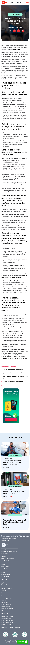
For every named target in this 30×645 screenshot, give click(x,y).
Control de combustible (15, 14)
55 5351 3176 (6, 568)
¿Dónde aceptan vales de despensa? (13, 369)
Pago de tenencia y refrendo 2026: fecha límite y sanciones (15, 377)
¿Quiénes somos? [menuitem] (6, 583)
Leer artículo (7, 468)
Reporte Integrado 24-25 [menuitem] (7, 609)
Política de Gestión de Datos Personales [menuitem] (7, 623)
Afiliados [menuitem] (3, 590)
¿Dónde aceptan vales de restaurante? (13, 381)
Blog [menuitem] (2, 592)
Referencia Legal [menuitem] (5, 606)
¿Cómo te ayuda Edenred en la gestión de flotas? (14, 358)
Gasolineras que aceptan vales (11, 385)
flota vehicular (16, 49)
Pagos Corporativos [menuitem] (6, 588)
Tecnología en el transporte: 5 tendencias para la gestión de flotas (14, 522)
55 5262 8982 (6, 576)
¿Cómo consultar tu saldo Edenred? (12, 373)
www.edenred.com (5, 540)
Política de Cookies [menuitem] (6, 604)
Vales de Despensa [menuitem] (6, 585)
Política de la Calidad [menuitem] (7, 620)
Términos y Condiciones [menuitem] (4, 601)
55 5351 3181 (6, 560)
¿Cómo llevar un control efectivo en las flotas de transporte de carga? (12, 462)
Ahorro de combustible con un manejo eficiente (14, 492)
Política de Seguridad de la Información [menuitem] (7, 617)
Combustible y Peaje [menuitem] (6, 586)
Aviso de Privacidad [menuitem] (6, 599)
